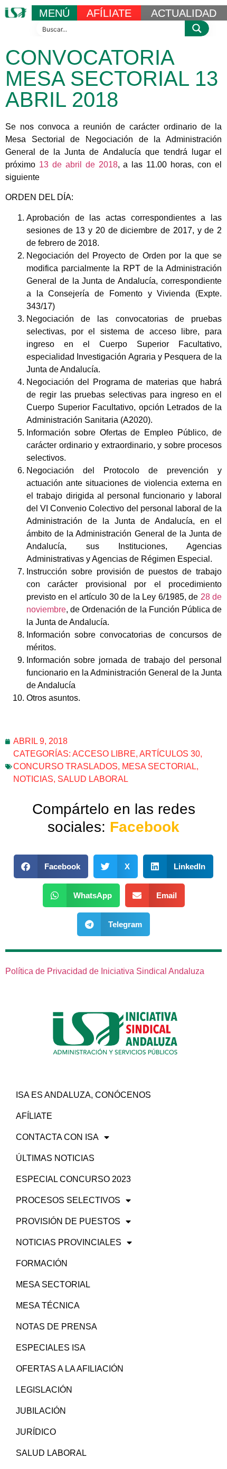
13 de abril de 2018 (78, 164)
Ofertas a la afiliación (70, 1368)
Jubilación (41, 1410)
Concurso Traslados (65, 766)
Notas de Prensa (56, 1326)
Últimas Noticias (55, 1158)
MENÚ (54, 13)
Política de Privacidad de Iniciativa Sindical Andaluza (104, 971)
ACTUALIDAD (183, 13)
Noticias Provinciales (68, 1242)
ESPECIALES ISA (51, 1347)
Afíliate (34, 1115)
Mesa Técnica (48, 1305)
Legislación (44, 1389)
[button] (51, 866)
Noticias (33, 779)
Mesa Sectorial (159, 766)
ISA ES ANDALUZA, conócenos (83, 1094)
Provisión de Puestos (68, 1221)
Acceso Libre (104, 753)
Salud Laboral (93, 779)
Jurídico (36, 1431)
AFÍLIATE (109, 13)
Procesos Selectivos (68, 1200)
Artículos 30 (169, 753)
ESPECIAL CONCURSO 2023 (73, 1179)
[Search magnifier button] (197, 28)
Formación (42, 1263)
